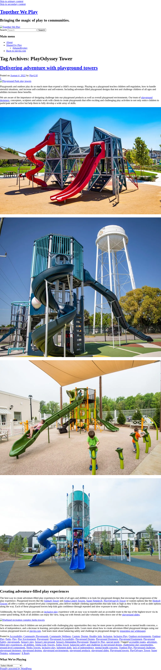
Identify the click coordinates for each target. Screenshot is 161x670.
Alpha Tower (62, 644)
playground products (80, 650)
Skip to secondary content (13, 4)
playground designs (32, 650)
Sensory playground (45, 642)
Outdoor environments (140, 636)
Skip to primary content (11, 1)
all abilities (28, 644)
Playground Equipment (130, 639)
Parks (8, 639)
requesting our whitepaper (132, 631)
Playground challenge (144, 647)
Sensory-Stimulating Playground (72, 642)
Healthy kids (95, 636)
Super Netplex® (94, 600)
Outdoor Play (125, 647)
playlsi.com (35, 631)
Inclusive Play (120, 636)
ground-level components (12, 647)
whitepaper (14, 653)
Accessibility (16, 636)
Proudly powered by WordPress (16, 668)
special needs (112, 642)
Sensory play (27, 642)
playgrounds (13, 642)
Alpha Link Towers (45, 644)
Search (3, 30)
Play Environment (27, 639)
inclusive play (51, 611)
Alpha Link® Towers (74, 600)
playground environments (55, 650)
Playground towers (119, 650)
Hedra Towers (33, 647)
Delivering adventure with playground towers (49, 68)
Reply (26, 653)
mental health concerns (106, 647)
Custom (76, 636)
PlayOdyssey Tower (140, 650)
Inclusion (107, 636)
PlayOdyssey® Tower (115, 600)
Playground (42, 639)
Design (84, 636)
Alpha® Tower (51, 600)
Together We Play (19, 12)
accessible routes (137, 642)
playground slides (131, 614)
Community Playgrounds (35, 636)
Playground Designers (107, 639)
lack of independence (83, 647)
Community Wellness (60, 636)
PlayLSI (33, 75)
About (9, 42)
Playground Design (85, 639)
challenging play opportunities (138, 644)
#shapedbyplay (20, 48)
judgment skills (64, 647)
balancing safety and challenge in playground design (96, 644)
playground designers (10, 650)
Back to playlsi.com (16, 50)
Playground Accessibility (62, 639)
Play (14, 639)
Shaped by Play (14, 45)
